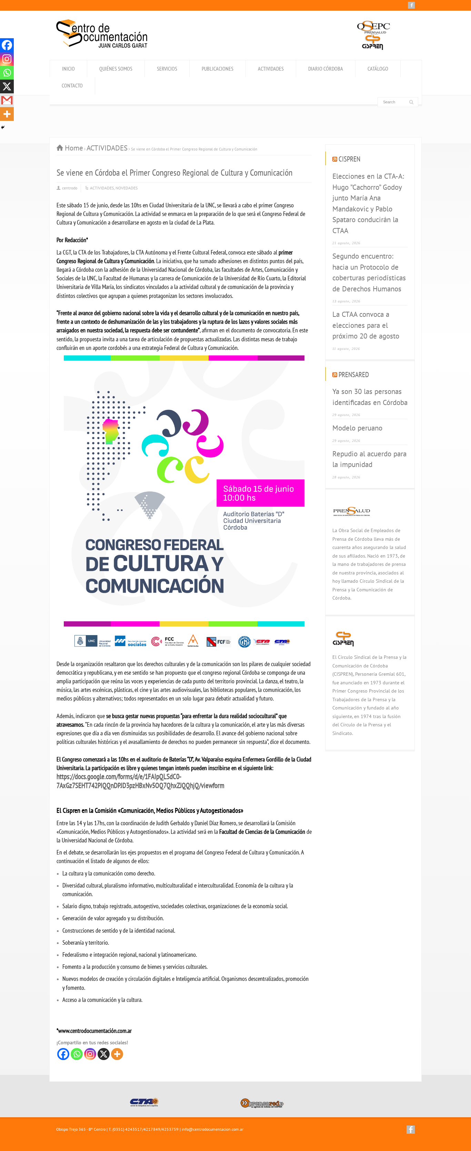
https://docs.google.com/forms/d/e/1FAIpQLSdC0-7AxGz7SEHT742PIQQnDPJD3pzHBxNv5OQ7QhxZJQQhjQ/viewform (140, 781)
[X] (104, 1054)
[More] (117, 1054)
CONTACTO (72, 85)
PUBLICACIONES (217, 68)
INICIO (68, 68)
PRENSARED (354, 374)
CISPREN (349, 159)
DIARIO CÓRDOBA (325, 68)
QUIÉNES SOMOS (115, 68)
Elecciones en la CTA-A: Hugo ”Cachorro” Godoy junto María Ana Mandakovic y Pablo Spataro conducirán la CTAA (368, 203)
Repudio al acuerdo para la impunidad (369, 459)
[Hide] (3, 127)
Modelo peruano (357, 428)
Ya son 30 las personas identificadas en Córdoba (370, 397)
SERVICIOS (167, 68)
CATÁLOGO (378, 68)
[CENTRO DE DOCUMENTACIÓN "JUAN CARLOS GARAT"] (101, 46)
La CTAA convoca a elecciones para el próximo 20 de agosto (365, 325)
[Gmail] (7, 100)
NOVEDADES (127, 187)
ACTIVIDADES (271, 68)
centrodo (69, 187)
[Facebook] (411, 5)
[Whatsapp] (77, 1054)
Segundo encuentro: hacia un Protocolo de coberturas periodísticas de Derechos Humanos (369, 272)
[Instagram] (90, 1054)
